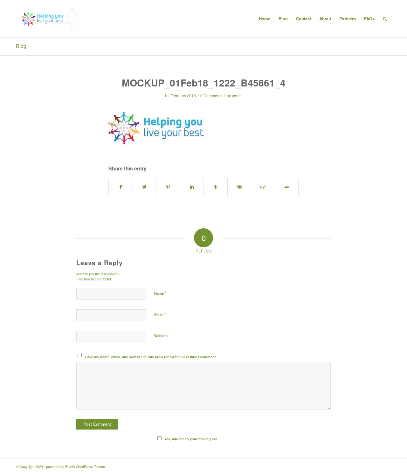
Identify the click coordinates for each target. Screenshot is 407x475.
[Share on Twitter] (144, 187)
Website (161, 335)
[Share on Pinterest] (168, 187)
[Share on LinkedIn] (192, 187)
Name (160, 293)
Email (160, 314)
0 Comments (211, 95)
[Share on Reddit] (263, 187)
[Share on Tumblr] (215, 187)
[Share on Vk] (239, 187)
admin (237, 95)
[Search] (385, 18)
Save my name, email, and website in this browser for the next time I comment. (151, 357)
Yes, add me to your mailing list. (191, 439)
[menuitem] (264, 18)
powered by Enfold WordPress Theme (75, 466)
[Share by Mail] (287, 187)
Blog (21, 46)
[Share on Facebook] (121, 187)
